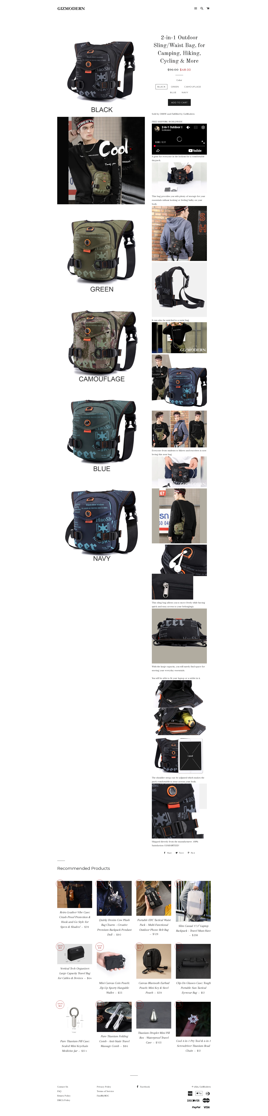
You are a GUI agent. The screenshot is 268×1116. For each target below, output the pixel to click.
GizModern (205, 1086)
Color (179, 80)
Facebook (144, 1086)
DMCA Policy (63, 1100)
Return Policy (64, 1095)
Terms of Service (105, 1091)
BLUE (173, 92)
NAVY (185, 92)
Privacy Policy (104, 1086)
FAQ (59, 1091)
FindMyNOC (103, 1095)
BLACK (161, 86)
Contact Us (62, 1086)
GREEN (175, 86)
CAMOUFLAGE (192, 86)
